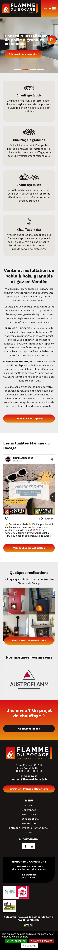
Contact (29, 832)
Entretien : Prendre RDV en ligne (29, 789)
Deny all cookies (42, 941)
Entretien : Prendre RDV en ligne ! (29, 827)
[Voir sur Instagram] (51, 459)
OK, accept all (17, 941)
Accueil (29, 805)
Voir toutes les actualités (29, 548)
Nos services (29, 823)
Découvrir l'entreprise (29, 418)
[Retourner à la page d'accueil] (20, 12)
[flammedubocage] (8, 459)
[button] (17, 69)
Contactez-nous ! (29, 728)
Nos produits (29, 814)
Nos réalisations (29, 818)
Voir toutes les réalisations (29, 640)
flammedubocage (23, 457)
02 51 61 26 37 (29, 776)
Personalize (29, 945)
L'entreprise (29, 810)
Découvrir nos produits (23, 54)
